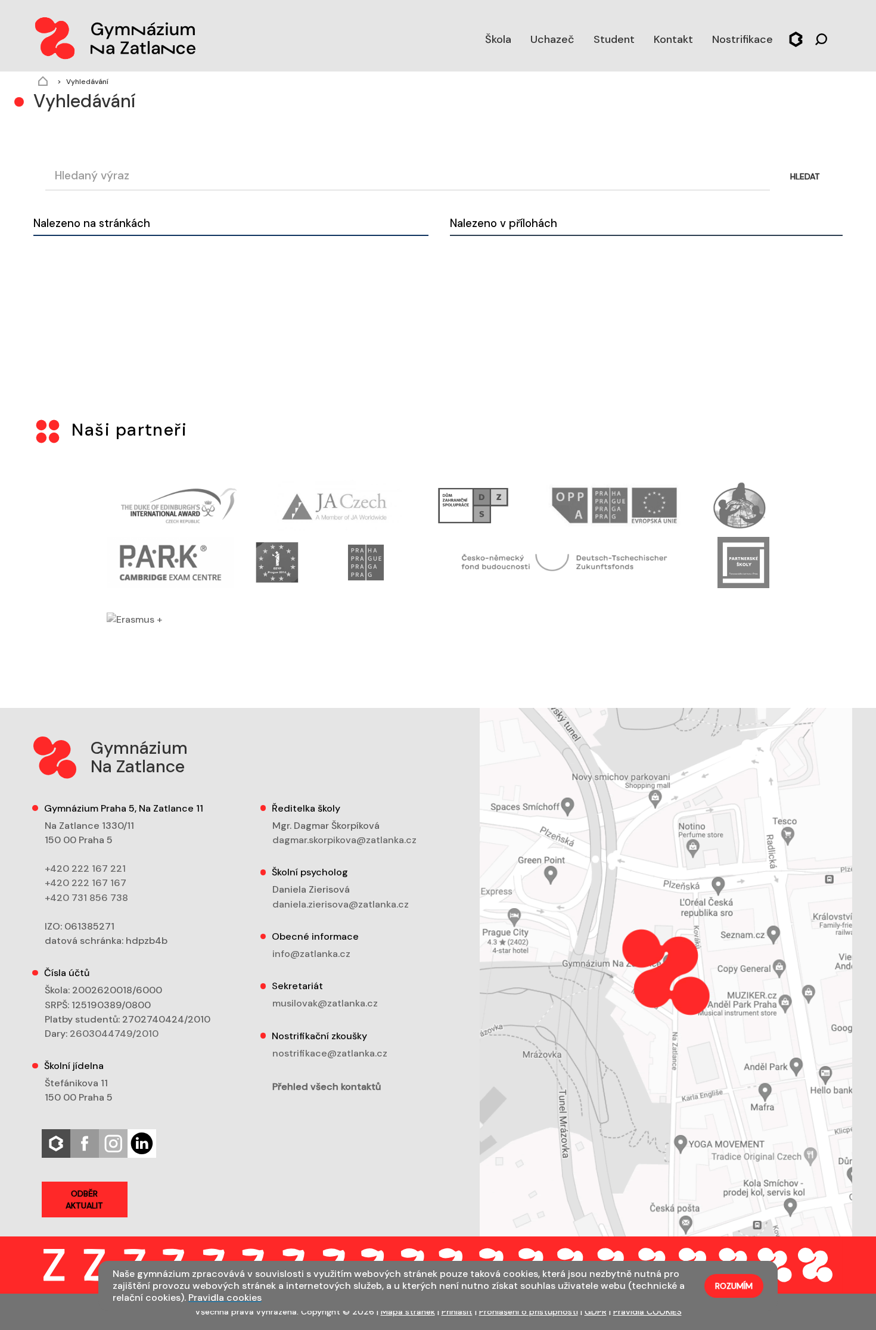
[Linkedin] (142, 1142)
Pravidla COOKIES (647, 1311)
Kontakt (673, 39)
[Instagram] (113, 1142)
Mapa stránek (408, 1311)
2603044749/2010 (114, 1033)
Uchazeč (552, 39)
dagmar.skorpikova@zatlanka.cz (344, 840)
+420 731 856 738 (86, 897)
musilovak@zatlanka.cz (325, 1003)
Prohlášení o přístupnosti (528, 1311)
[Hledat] (821, 38)
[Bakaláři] (795, 38)
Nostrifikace (742, 39)
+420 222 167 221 (85, 868)
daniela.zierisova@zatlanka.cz (340, 904)
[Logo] (114, 35)
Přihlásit (457, 1311)
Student (614, 39)
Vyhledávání (87, 81)
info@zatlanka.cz (311, 953)
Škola (498, 39)
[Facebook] (84, 1142)
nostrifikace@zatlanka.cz (329, 1053)
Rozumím (734, 1286)
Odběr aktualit (84, 1199)
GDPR (596, 1311)
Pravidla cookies (225, 1297)
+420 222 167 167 (85, 883)
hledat (805, 176)
